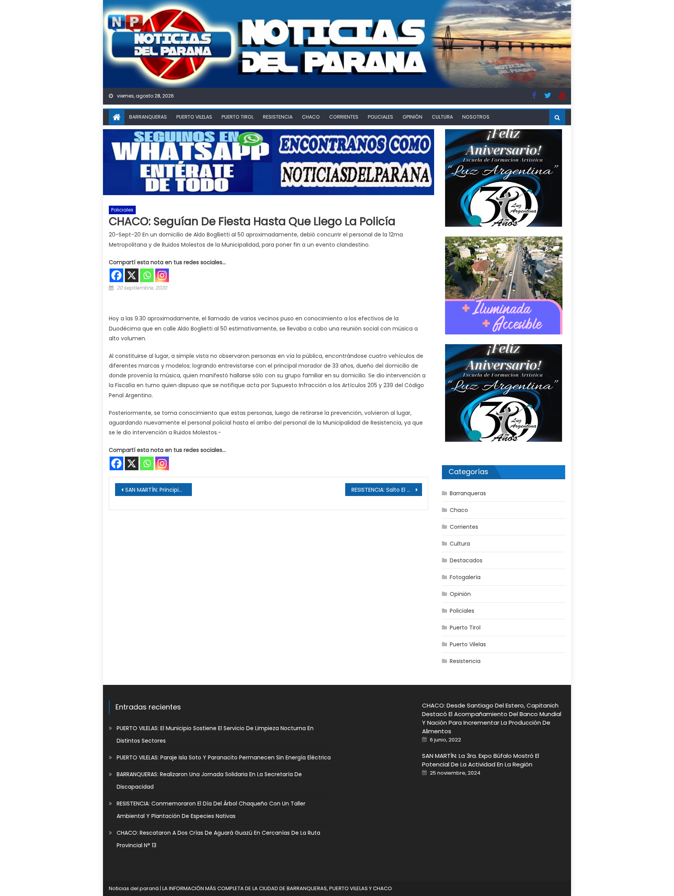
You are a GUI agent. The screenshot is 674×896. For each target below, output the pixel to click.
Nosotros (476, 117)
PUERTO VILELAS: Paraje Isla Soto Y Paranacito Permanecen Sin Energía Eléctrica (224, 757)
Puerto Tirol (238, 117)
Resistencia (278, 117)
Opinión (412, 117)
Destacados (466, 560)
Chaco (311, 117)
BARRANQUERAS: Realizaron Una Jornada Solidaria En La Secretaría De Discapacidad (209, 780)
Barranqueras (148, 117)
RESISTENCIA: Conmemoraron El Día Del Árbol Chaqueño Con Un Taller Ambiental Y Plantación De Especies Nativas (211, 810)
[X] (131, 275)
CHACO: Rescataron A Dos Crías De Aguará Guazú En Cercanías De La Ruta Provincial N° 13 (218, 839)
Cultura (442, 117)
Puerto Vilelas (194, 117)
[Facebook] (116, 275)
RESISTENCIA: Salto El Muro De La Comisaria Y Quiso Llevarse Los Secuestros (386, 490)
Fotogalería (465, 577)
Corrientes (343, 117)
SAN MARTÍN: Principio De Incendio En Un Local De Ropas (158, 490)
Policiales (380, 117)
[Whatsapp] (147, 275)
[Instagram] (162, 275)
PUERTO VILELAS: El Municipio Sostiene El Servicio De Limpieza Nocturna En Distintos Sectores (215, 734)
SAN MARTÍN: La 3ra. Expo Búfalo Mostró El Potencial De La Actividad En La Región (480, 760)
